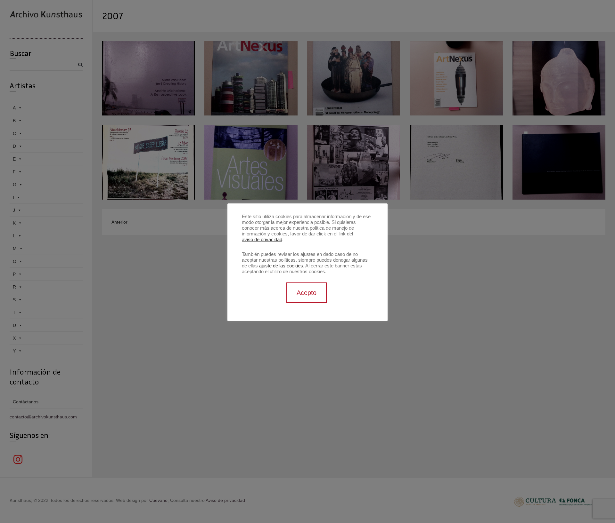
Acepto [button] (306, 292)
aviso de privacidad (262, 239)
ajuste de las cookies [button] (281, 265)
